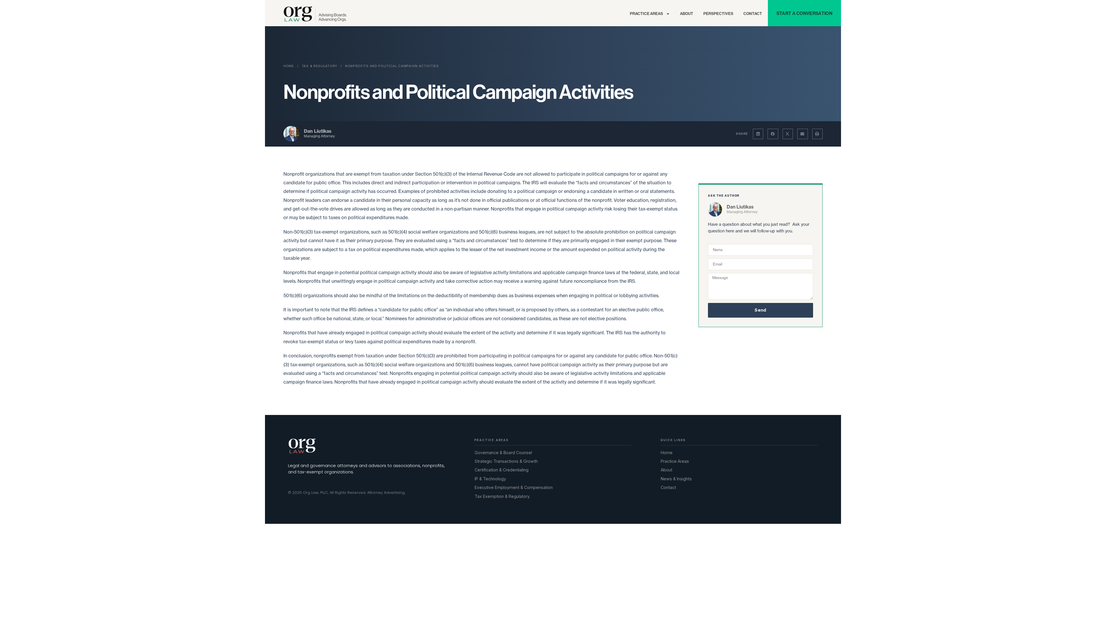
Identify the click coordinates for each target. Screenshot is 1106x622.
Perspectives (718, 13)
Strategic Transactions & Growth (506, 461)
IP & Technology (490, 478)
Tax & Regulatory (319, 66)
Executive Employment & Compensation (514, 487)
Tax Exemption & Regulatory (502, 496)
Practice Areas (646, 13)
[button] (758, 134)
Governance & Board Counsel (503, 452)
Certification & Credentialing (502, 469)
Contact (752, 13)
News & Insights (676, 478)
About (686, 13)
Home (288, 66)
